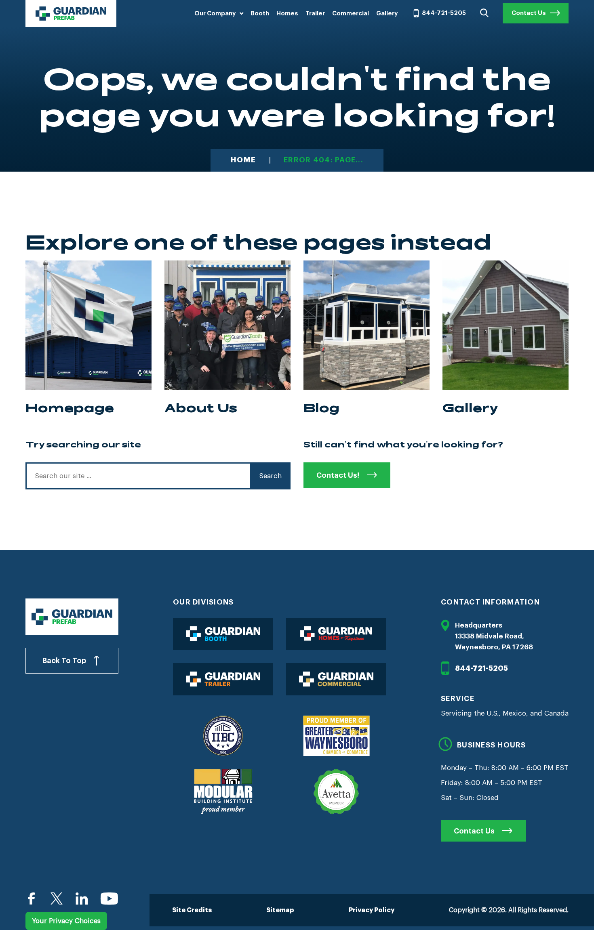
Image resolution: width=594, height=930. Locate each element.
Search (270, 475)
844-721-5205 (444, 13)
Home (243, 160)
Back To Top (64, 660)
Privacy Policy (371, 910)
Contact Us (529, 13)
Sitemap (280, 910)
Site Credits (192, 910)
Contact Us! (337, 475)
